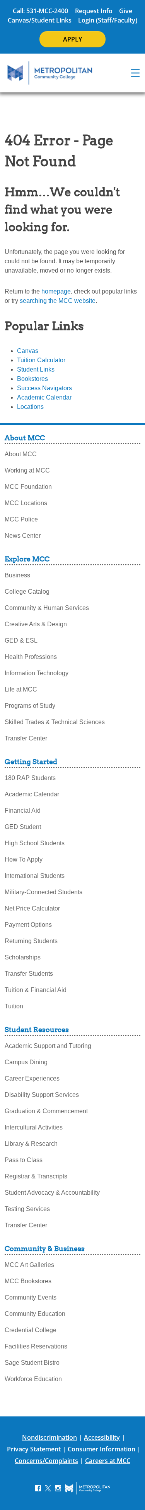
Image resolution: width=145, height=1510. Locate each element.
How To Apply (24, 859)
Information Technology (36, 673)
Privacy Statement (34, 1449)
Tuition (14, 1006)
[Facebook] (38, 1488)
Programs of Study (30, 705)
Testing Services (27, 1209)
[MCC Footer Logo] (87, 1488)
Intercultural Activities (34, 1127)
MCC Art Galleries (29, 1265)
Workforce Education (33, 1379)
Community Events (30, 1297)
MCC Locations (26, 503)
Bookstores (32, 378)
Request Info (94, 11)
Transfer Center (26, 738)
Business (17, 575)
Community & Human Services (47, 608)
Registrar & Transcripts (36, 1176)
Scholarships (23, 957)
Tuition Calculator (41, 360)
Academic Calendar (44, 397)
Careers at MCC (107, 1460)
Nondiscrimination (49, 1437)
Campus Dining (26, 1062)
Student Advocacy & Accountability (52, 1192)
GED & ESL (21, 640)
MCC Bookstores (28, 1281)
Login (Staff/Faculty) (107, 20)
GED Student (23, 827)
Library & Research (31, 1143)
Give (125, 11)
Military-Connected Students (43, 892)
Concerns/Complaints (46, 1460)
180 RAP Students (30, 778)
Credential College (30, 1330)
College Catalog (27, 591)
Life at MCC (21, 689)
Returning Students (31, 941)
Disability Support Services (42, 1094)
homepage (56, 291)
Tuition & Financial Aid (36, 990)
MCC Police (21, 519)
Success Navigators (44, 388)
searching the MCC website (58, 300)
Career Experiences (32, 1078)
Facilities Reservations (36, 1346)
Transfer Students (29, 973)
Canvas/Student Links (40, 20)
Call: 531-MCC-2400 (40, 11)
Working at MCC (27, 470)
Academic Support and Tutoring (48, 1046)
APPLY (72, 39)
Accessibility (102, 1437)
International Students (35, 875)
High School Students (35, 843)
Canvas (27, 351)
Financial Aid (23, 810)
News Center (23, 535)
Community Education (35, 1313)
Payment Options (28, 924)
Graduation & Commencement (46, 1111)
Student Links (36, 369)
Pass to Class (24, 1160)
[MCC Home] (50, 73)
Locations (30, 406)
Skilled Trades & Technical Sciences (55, 722)
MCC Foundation (28, 486)
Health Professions (31, 656)
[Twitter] (48, 1488)
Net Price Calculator (32, 908)
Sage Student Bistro (32, 1362)
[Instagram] (58, 1488)
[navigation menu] (135, 73)
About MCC (21, 454)
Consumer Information (101, 1449)
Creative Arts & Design (36, 624)
